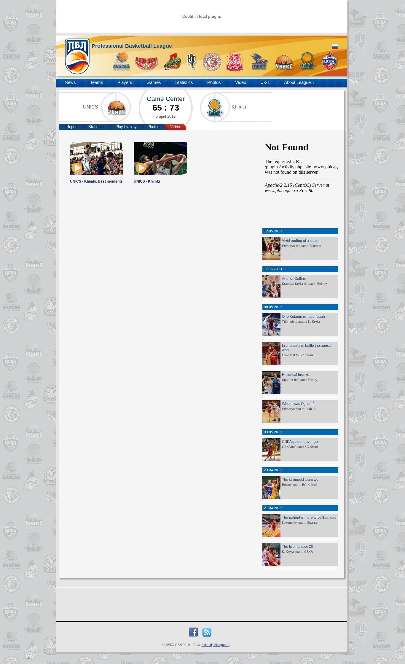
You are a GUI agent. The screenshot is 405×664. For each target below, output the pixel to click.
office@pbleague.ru (215, 645)
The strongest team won (301, 479)
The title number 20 (297, 546)
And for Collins (294, 278)
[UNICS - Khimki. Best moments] (96, 173)
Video (240, 82)
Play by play (126, 126)
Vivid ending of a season (302, 240)
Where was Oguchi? (298, 404)
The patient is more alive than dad (309, 517)
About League (297, 82)
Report (72, 126)
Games (153, 82)
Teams (96, 82)
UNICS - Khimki (147, 181)
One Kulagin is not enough (303, 316)
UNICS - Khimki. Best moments (96, 181)
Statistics (184, 82)
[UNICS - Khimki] (160, 173)
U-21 (265, 82)
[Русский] (335, 46)
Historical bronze (295, 374)
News (70, 82)
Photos (214, 82)
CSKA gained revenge (300, 441)
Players (124, 82)
